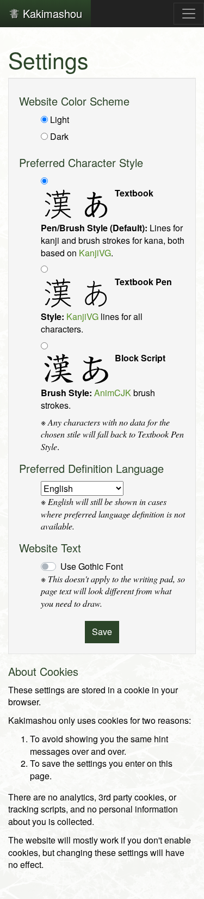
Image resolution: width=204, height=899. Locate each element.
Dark (59, 137)
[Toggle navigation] (189, 13)
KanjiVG (95, 253)
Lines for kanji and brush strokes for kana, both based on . (112, 222)
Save (102, 631)
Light (59, 120)
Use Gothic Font (91, 566)
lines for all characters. (106, 305)
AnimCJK (112, 392)
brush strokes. (103, 381)
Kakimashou (51, 13)
